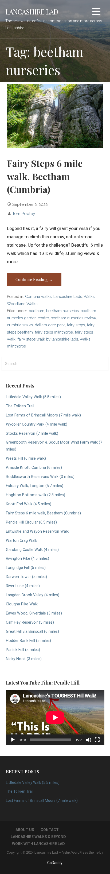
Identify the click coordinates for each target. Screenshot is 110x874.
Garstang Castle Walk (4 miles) (32, 549)
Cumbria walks (38, 296)
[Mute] (88, 740)
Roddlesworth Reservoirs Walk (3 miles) (40, 476)
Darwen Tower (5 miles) (26, 577)
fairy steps (76, 325)
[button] (96, 12)
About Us (24, 830)
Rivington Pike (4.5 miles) (27, 558)
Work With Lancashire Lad (38, 844)
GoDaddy (54, 863)
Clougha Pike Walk (22, 604)
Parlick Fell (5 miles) (23, 650)
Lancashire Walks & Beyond (38, 837)
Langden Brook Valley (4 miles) (32, 595)
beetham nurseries (62, 310)
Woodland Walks (22, 303)
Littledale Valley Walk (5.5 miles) (33, 397)
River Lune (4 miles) (23, 586)
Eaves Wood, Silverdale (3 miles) (34, 613)
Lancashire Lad (31, 11)
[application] (55, 717)
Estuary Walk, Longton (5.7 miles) (34, 486)
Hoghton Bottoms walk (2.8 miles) (35, 495)
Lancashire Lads (67, 296)
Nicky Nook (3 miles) (24, 659)
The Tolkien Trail (20, 406)
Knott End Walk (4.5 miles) (28, 504)
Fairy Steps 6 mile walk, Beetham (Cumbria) (44, 176)
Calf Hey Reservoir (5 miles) (30, 622)
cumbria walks (20, 325)
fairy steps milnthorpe (54, 332)
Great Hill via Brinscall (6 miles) (32, 631)
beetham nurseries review (73, 318)
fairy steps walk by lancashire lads (47, 339)
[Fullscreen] (97, 740)
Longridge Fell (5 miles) (26, 567)
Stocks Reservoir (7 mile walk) (32, 433)
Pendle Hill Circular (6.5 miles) (31, 522)
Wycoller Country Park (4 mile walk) (36, 424)
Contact (50, 830)
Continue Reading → (34, 279)
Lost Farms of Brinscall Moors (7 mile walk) (43, 415)
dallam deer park (50, 325)
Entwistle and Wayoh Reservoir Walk (37, 531)
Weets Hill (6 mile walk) (26, 458)
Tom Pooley (23, 213)
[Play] (12, 740)
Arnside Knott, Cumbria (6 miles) (34, 467)
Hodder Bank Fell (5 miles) (28, 640)
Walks (89, 296)
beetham (36, 310)
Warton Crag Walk (21, 540)
